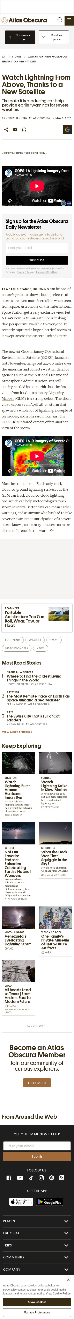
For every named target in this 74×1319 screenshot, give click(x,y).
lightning (12, 640)
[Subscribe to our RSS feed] (61, 1178)
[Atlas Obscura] (25, 20)
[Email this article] (15, 129)
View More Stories (16, 732)
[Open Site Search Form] (60, 20)
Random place (56, 37)
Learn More (37, 1083)
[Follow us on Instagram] (41, 1178)
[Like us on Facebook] (8, 1178)
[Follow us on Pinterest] (51, 1178)
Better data (35, 507)
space (54, 640)
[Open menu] (69, 19)
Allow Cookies (37, 1302)
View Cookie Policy (58, 1293)
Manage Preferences (37, 1312)
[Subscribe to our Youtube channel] (20, 1178)
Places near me (23, 37)
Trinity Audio (23, 152)
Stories (16, 56)
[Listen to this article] (24, 129)
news (41, 648)
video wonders (16, 648)
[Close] (68, 1279)
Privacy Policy (24, 272)
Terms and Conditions (47, 272)
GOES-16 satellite (36, 318)
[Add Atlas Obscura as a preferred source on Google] (67, 129)
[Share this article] (6, 129)
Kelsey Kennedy (16, 118)
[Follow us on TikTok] (31, 1178)
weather (35, 640)
